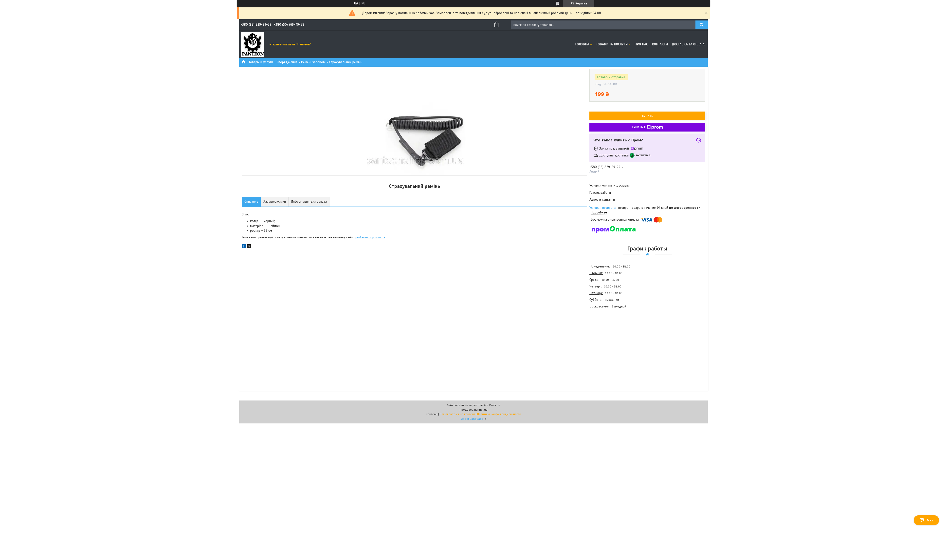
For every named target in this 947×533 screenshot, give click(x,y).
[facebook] (244, 247)
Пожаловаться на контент (457, 414)
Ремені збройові (313, 62)
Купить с (639, 127)
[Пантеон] (252, 44)
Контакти (660, 44)
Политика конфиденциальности (499, 414)
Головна (582, 44)
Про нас (641, 44)
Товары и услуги (261, 62)
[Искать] (701, 24)
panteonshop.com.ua (370, 237)
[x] (249, 247)
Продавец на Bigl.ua (474, 409)
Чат (930, 520)
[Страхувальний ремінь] (607, 336)
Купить (647, 116)
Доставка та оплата (688, 44)
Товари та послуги (612, 44)
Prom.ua (494, 405)
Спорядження (287, 62)
